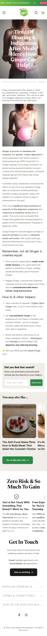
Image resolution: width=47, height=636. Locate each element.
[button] (35, 13)
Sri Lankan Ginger (32, 350)
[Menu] (4, 13)
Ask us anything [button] (22, 572)
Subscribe (36, 382)
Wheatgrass (36, 338)
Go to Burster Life (16, 460)
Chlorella (13, 341)
